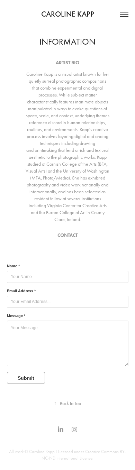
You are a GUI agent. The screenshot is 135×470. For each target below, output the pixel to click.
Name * (13, 266)
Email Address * (21, 291)
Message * (16, 316)
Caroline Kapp (67, 14)
